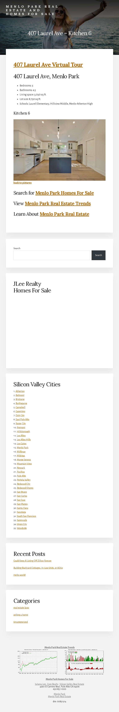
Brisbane (20, 399)
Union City (22, 524)
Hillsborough (23, 431)
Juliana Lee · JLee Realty (46, 684)
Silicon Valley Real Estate (72, 684)
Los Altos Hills (24, 439)
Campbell (20, 407)
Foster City (21, 423)
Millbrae (21, 451)
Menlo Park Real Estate (64, 214)
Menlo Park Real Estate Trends (58, 203)
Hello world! (19, 575)
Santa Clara (22, 508)
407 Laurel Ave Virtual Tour (48, 64)
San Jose (21, 500)
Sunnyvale (22, 520)
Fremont (21, 427)
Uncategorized (20, 622)
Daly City (20, 415)
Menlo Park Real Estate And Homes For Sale (32, 10)
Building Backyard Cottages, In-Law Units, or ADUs (38, 568)
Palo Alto (21, 476)
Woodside (22, 528)
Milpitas (21, 455)
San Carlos (22, 496)
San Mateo (22, 504)
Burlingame (21, 403)
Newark (21, 468)
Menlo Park (22, 447)
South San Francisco (26, 516)
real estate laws (21, 607)
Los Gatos (21, 443)
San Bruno (22, 492)
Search (16, 248)
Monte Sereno (24, 460)
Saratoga (21, 512)
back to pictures (22, 182)
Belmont (20, 395)
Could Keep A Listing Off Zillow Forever (32, 561)
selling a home (20, 615)
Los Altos (21, 435)
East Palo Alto (22, 419)
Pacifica (21, 472)
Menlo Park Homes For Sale (64, 193)
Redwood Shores (25, 488)
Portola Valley (24, 480)
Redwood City (23, 484)
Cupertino (20, 411)
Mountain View (24, 464)
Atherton (20, 391)
